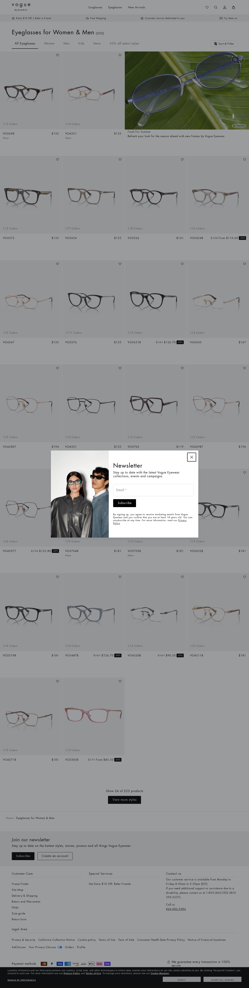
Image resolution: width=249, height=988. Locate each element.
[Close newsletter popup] (191, 457)
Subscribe (125, 503)
